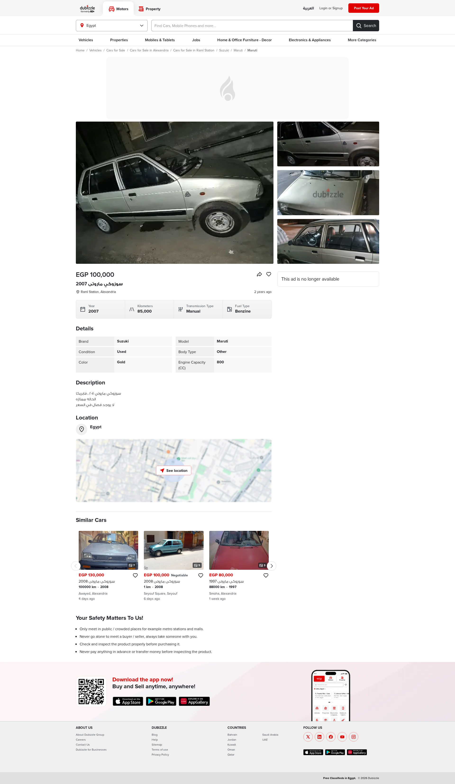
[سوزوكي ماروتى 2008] (108, 566)
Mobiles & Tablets (160, 40)
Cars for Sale (115, 50)
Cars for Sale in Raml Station (193, 50)
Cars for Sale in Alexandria (149, 50)
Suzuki (224, 50)
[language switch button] (308, 8)
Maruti (238, 50)
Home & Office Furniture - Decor (244, 40)
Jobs (196, 40)
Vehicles (86, 40)
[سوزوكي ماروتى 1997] (239, 566)
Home (80, 50)
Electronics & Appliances (310, 40)
